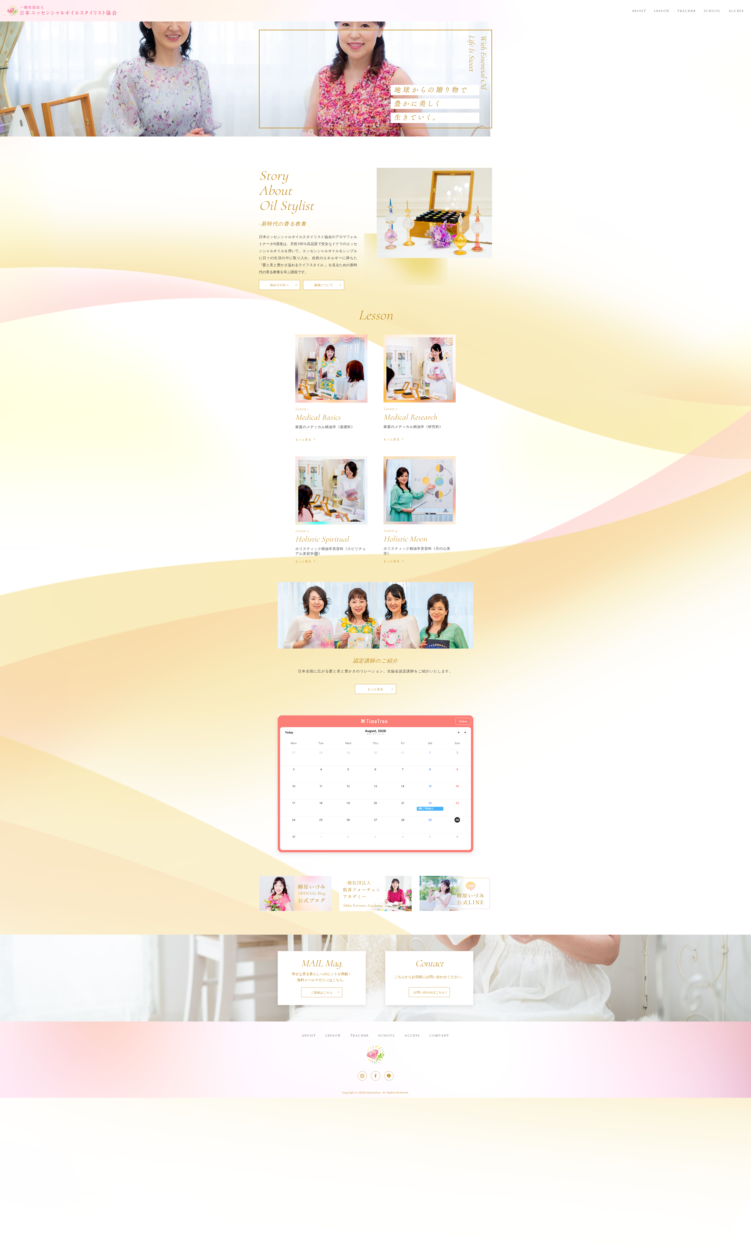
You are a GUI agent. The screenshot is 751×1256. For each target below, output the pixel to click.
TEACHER (686, 11)
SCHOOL (712, 11)
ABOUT (639, 11)
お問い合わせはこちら (429, 992)
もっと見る (375, 689)
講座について (323, 285)
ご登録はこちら (322, 992)
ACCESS (736, 11)
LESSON (661, 11)
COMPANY (439, 1035)
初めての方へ (279, 285)
